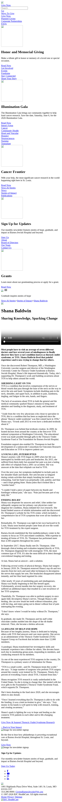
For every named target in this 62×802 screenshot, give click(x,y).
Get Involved (7, 68)
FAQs (4, 24)
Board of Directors (9, 242)
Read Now (6, 65)
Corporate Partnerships (11, 21)
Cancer (4, 128)
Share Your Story (9, 78)
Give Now (6, 5)
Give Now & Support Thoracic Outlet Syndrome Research (28, 722)
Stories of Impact (9, 193)
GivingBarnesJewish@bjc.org (29, 792)
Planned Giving (8, 18)
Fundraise (5, 73)
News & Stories (8, 188)
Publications (6, 195)
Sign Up (5, 237)
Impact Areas (7, 125)
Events (4, 71)
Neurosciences (7, 138)
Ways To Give (7, 13)
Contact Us (6, 248)
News (3, 190)
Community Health (10, 130)
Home (4, 797)
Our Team (5, 245)
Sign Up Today (8, 766)
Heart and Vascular (9, 133)
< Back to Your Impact (11, 727)
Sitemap (18, 797)
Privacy (10, 797)
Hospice (5, 136)
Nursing (5, 141)
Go (2, 11)
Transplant (6, 143)
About (4, 240)
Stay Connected (8, 76)
